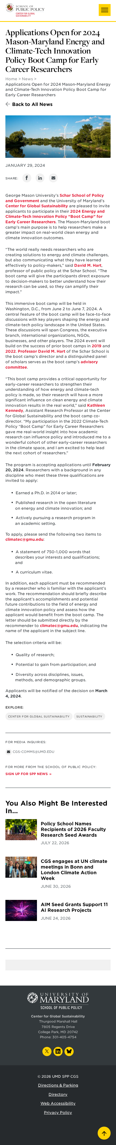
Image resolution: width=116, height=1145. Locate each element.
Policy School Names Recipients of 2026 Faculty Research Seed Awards (73, 829)
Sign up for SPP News (26, 774)
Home (11, 79)
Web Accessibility (58, 1103)
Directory (58, 1094)
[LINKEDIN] (58, 1051)
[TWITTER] (47, 1051)
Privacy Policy (58, 1112)
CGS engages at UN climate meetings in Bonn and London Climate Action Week (74, 870)
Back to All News (32, 104)
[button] (105, 10)
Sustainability (89, 716)
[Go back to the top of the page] (104, 1133)
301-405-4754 (64, 1037)
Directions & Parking (58, 1085)
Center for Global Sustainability (39, 716)
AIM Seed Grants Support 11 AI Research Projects (74, 907)
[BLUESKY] (69, 1051)
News (27, 79)
